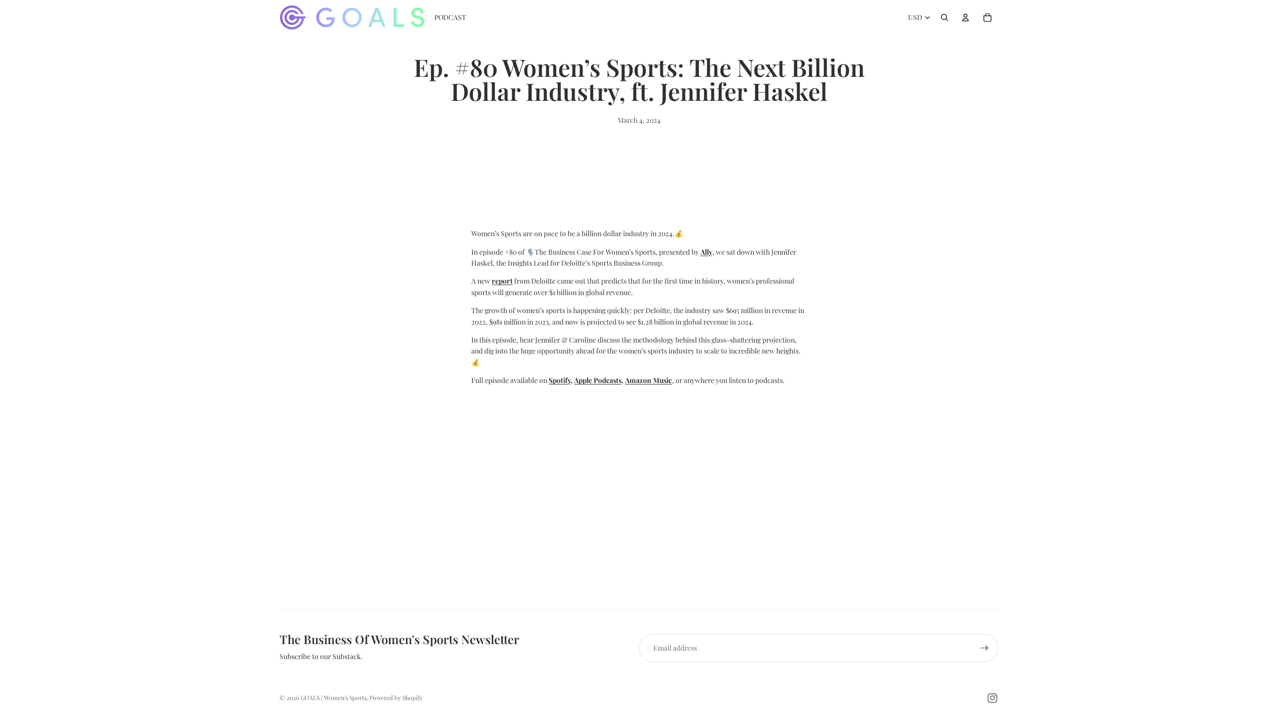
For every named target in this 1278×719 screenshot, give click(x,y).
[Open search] (945, 17)
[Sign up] (984, 648)
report (502, 281)
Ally (706, 252)
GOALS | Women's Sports (333, 698)
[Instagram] (992, 698)
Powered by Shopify (396, 698)
